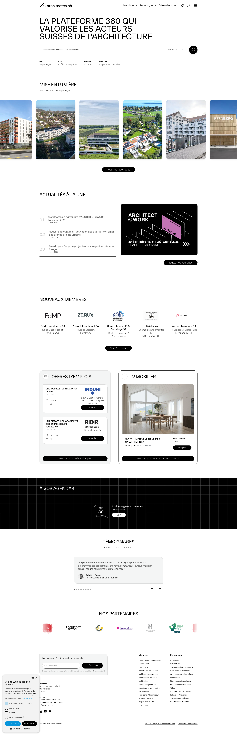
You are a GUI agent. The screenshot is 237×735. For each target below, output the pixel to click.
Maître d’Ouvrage (146, 698)
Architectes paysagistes (148, 674)
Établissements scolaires (180, 681)
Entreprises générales (147, 685)
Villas (172, 688)
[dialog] (21, 704)
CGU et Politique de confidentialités (160, 724)
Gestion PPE (143, 705)
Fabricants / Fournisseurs (149, 695)
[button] (130, 5)
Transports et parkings (179, 698)
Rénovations (175, 664)
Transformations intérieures (181, 667)
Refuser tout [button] (29, 724)
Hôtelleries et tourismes (180, 671)
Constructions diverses (179, 702)
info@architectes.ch (48, 705)
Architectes (143, 681)
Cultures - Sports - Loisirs (180, 691)
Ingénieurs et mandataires (149, 688)
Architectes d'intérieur (148, 678)
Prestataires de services (148, 671)
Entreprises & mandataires (150, 660)
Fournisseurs (144, 664)
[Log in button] (189, 5)
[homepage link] (56, 5)
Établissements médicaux (180, 685)
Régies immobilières (147, 702)
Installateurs (144, 691)
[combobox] (32, 678)
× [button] (36, 678)
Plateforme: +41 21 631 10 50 (51, 703)
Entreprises (143, 667)
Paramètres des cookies (188, 724)
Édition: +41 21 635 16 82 (50, 700)
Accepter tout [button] (13, 724)
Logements (174, 660)
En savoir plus (27, 698)
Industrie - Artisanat (178, 695)
